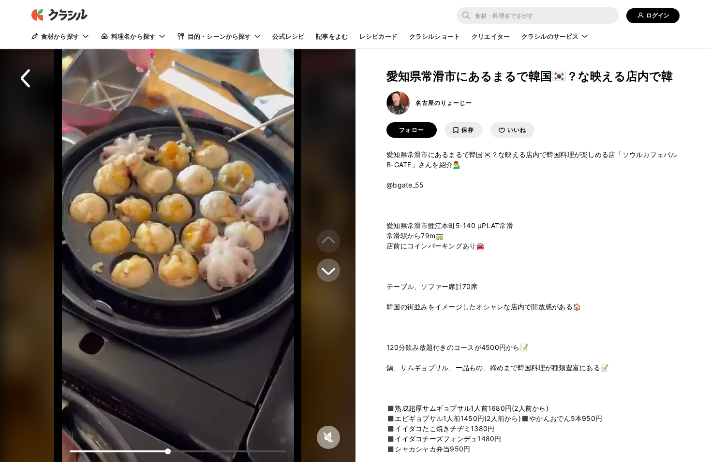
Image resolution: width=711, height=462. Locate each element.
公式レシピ (288, 36)
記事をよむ (332, 36)
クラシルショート (434, 36)
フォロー (411, 130)
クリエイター (491, 36)
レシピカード (378, 36)
